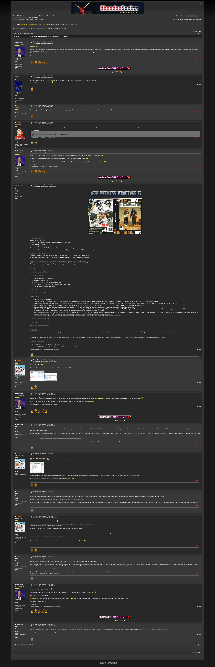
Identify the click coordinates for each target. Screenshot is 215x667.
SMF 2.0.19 (102, 662)
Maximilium (19, 185)
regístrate (36, 15)
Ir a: (193, 652)
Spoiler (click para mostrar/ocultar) (39, 272)
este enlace (35, 536)
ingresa (31, 15)
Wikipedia (42, 536)
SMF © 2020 (107, 662)
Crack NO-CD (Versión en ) (39, 595)
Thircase (18, 360)
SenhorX (18, 122)
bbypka (18, 105)
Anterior (19, 33)
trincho (18, 76)
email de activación (48, 15)
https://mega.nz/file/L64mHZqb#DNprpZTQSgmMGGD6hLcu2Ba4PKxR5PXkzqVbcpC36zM (62, 499)
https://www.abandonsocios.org (78, 80)
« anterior (194, 31)
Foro (179, 15)
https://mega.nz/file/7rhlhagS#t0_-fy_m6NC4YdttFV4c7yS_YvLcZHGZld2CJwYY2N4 (60, 438)
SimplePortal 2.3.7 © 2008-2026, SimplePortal (108, 663)
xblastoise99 (19, 42)
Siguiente (26, 33)
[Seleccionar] (36, 130)
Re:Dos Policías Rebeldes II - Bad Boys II (43, 41)
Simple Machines (113, 662)
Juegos (183, 15)
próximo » (199, 31)
